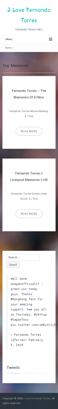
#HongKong (19, 299)
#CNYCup (40, 314)
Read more (29, 131)
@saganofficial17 (25, 284)
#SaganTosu (20, 319)
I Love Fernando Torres (37, 398)
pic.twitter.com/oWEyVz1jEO (34, 324)
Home (8, 47)
